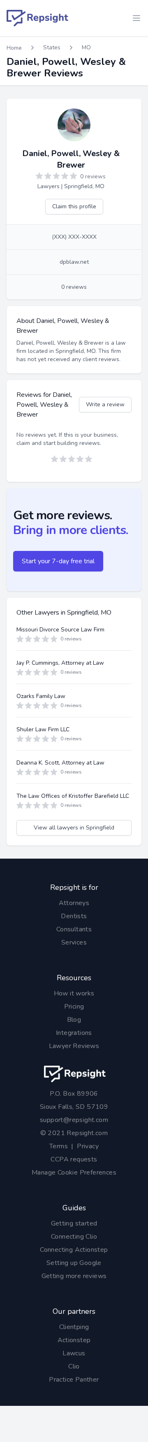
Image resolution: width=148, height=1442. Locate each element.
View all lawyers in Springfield (74, 828)
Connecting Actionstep (74, 1249)
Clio (74, 1366)
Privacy (88, 1146)
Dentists (74, 916)
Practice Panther (74, 1379)
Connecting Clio (74, 1236)
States (51, 47)
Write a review (105, 404)
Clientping (74, 1326)
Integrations (74, 1032)
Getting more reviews (74, 1276)
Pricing (74, 1006)
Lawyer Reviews (74, 1045)
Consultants (74, 929)
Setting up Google (74, 1262)
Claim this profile (74, 206)
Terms (58, 1146)
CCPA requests (74, 1159)
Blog (74, 1019)
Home (14, 48)
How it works (74, 993)
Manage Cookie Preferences (74, 1172)
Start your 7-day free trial (58, 561)
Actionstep (74, 1340)
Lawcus (73, 1353)
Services (74, 942)
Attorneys (74, 903)
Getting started (74, 1223)
